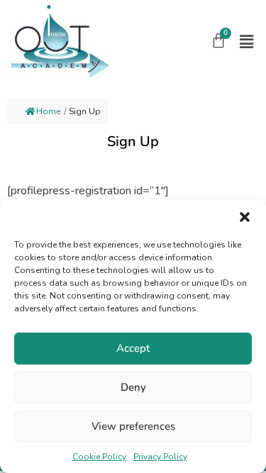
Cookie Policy (99, 456)
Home (48, 111)
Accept (133, 348)
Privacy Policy (160, 456)
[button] (245, 217)
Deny (133, 387)
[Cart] (218, 40)
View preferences (133, 426)
